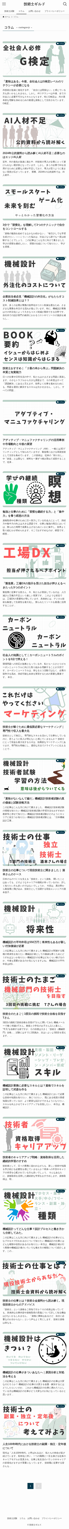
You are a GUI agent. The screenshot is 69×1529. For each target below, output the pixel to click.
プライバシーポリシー (52, 1518)
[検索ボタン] (65, 4)
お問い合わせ (33, 1518)
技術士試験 (12, 1518)
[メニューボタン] (4, 4)
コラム (22, 1518)
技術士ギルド (34, 4)
